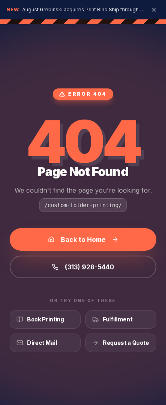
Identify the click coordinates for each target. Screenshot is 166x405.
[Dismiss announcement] (154, 9)
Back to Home (83, 239)
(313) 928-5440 (89, 267)
